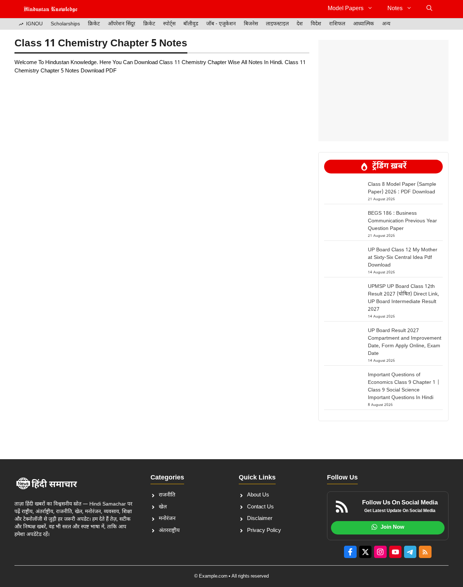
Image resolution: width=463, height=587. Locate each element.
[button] (429, 9)
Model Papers (346, 9)
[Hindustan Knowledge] (51, 9)
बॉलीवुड (190, 24)
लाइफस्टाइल (277, 24)
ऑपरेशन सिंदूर (121, 24)
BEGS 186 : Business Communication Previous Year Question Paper (402, 221)
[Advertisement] (383, 90)
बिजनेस (251, 24)
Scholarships (65, 24)
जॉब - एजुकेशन (221, 24)
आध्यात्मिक (363, 24)
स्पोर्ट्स (169, 24)
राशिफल (337, 24)
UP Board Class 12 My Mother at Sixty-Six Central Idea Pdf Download (402, 258)
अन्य (386, 24)
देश (300, 24)
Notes (395, 9)
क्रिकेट (94, 24)
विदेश (316, 24)
